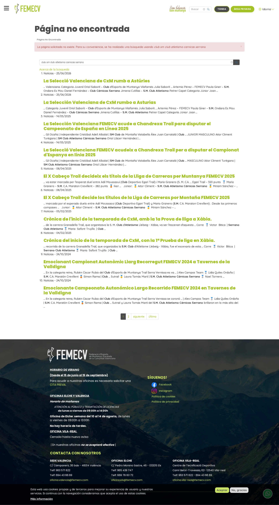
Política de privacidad (165, 402)
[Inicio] (35, 9)
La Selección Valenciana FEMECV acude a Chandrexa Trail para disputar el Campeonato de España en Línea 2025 (127, 126)
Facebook (165, 384)
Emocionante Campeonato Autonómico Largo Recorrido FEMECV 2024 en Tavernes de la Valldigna (140, 290)
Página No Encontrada (49, 39)
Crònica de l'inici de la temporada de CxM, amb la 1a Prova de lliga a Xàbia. (128, 219)
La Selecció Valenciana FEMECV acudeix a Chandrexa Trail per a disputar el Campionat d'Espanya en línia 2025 (141, 152)
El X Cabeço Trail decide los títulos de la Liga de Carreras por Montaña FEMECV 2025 (137, 197)
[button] (241, 46)
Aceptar (222, 490)
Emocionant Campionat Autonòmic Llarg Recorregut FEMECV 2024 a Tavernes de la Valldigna (137, 264)
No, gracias (239, 490)
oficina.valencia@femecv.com (69, 480)
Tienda (221, 9)
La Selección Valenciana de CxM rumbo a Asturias (100, 102)
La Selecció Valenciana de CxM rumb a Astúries (97, 81)
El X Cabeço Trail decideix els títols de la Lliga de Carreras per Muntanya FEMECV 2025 (139, 176)
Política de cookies (163, 396)
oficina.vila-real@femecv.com (192, 480)
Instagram (165, 391)
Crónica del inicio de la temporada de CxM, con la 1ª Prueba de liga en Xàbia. (129, 240)
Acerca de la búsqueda (54, 69)
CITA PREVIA (58, 385)
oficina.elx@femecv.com (126, 480)
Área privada (242, 9)
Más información (42, 498)
